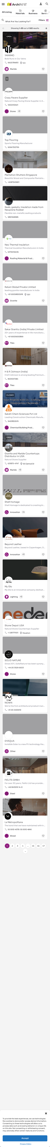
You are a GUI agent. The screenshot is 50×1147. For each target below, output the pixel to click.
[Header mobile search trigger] (47, 4)
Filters (42, 20)
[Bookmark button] (43, 69)
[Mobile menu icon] (3, 4)
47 (43, 846)
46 (38, 846)
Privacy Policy (25, 1144)
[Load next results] (46, 28)
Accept (25, 1138)
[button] (46, 1113)
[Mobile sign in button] (41, 4)
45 (33, 846)
